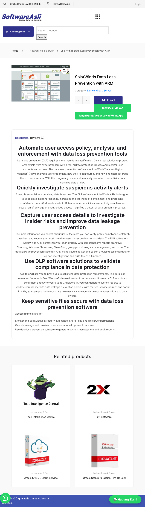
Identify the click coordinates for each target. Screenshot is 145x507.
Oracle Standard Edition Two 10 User (104, 477)
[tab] (21, 139)
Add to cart (108, 100)
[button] (64, 70)
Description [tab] (21, 138)
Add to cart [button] (42, 499)
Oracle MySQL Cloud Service (41, 477)
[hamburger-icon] (98, 17)
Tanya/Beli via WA (112, 107)
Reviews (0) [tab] (37, 138)
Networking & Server (42, 50)
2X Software (104, 416)
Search (42, 37)
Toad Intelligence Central (40, 416)
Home (14, 50)
